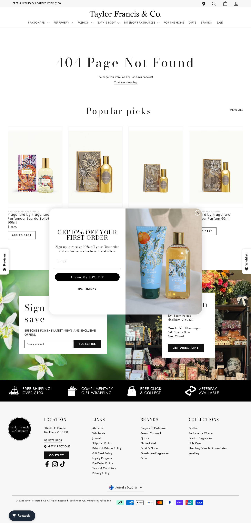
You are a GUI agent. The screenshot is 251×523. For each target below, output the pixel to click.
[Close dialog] (197, 212)
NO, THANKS (87, 288)
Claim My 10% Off (87, 277)
